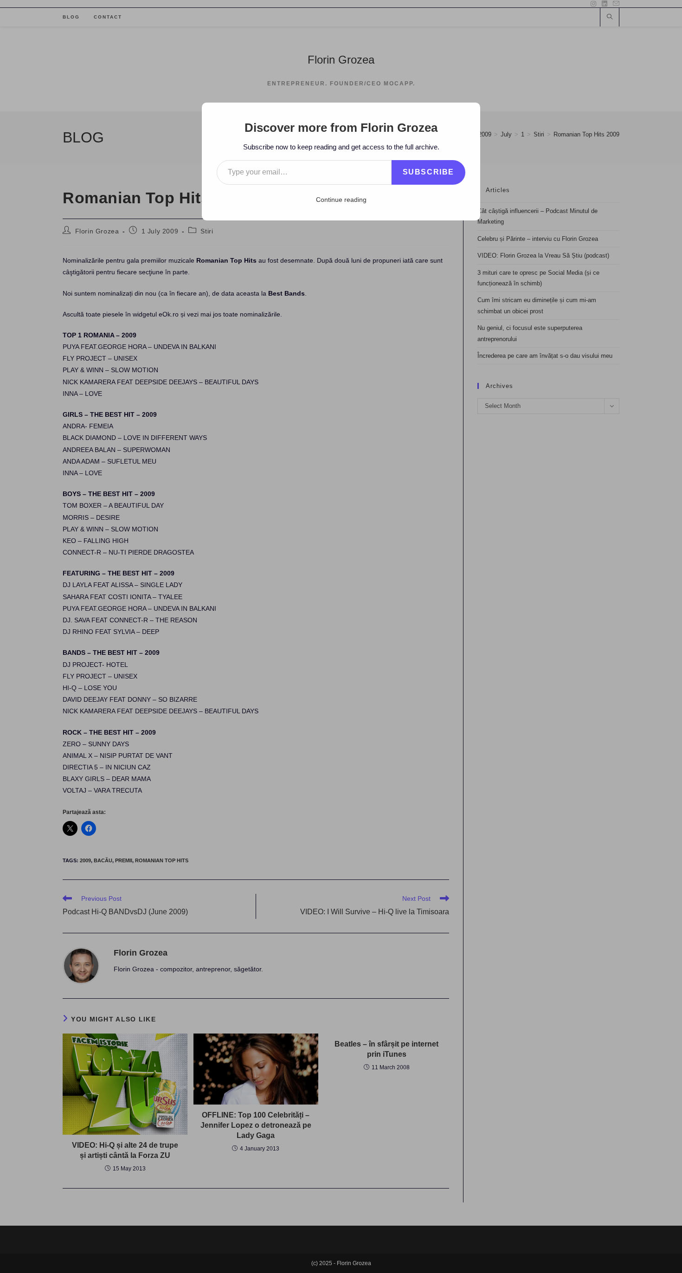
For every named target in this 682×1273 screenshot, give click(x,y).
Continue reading (341, 199)
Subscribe (428, 172)
